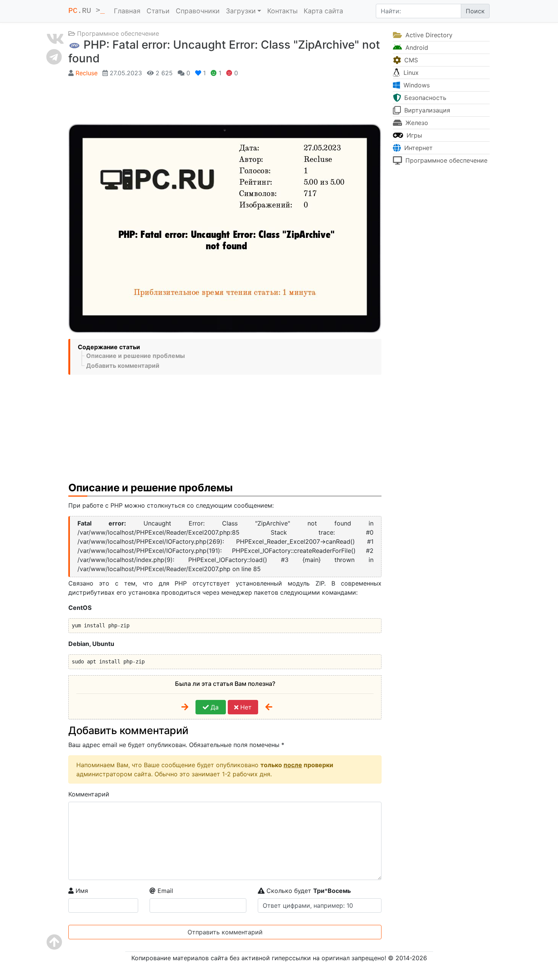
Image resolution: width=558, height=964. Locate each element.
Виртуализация (426, 110)
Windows (416, 85)
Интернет (417, 148)
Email (164, 890)
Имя (81, 890)
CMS (410, 60)
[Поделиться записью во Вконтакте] (55, 39)
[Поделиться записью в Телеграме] (55, 57)
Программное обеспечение (118, 33)
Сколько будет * (308, 890)
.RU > (86, 10)
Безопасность (424, 97)
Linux (410, 72)
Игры (413, 135)
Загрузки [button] (241, 11)
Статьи (158, 11)
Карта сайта (323, 11)
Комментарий (88, 794)
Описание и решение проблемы (135, 355)
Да (214, 707)
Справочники (198, 11)
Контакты (282, 11)
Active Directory (428, 35)
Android (416, 47)
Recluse (87, 73)
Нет (245, 707)
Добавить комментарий (122, 365)
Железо (416, 123)
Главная (127, 11)
